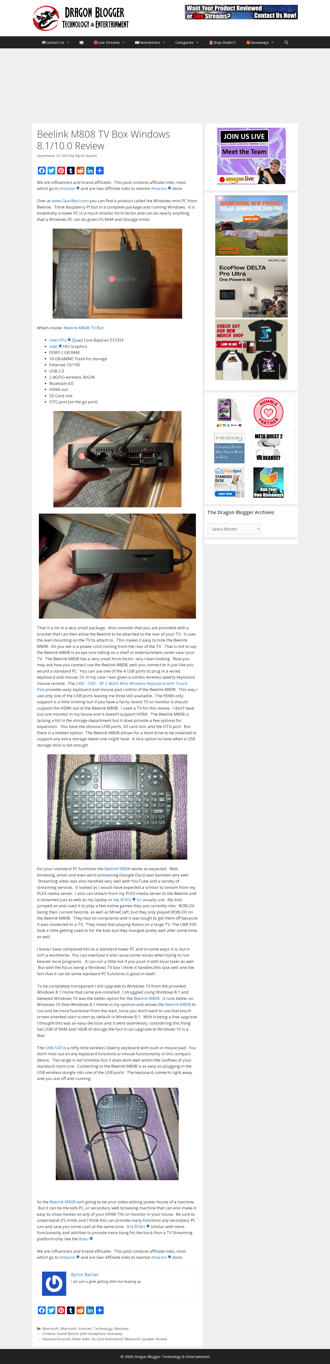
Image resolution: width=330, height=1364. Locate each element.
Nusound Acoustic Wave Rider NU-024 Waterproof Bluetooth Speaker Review (104, 1339)
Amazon (67, 188)
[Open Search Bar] (286, 42)
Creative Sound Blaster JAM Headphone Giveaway (82, 1333)
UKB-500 (53, 1047)
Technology (102, 1328)
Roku (84, 1239)
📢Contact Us (52, 42)
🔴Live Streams (106, 42)
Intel (53, 346)
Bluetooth (50, 1328)
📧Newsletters (147, 42)
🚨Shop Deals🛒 (223, 42)
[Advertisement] (165, 85)
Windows (121, 1328)
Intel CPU (58, 340)
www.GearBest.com (70, 200)
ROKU (125, 899)
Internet (85, 1328)
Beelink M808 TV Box (84, 327)
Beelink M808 (117, 868)
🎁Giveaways (257, 42)
